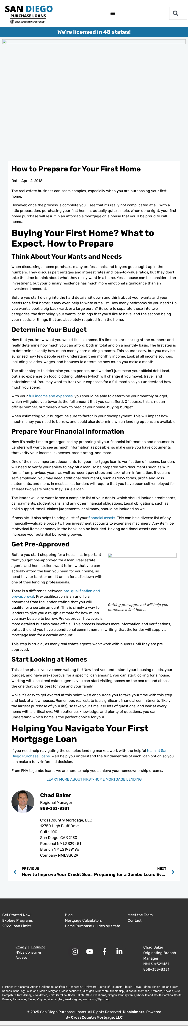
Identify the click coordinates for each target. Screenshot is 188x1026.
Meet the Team (140, 915)
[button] (113, 13)
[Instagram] (75, 951)
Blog (69, 915)
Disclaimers (133, 1012)
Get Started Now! (16, 915)
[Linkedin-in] (119, 951)
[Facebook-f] (104, 951)
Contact (134, 920)
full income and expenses (51, 396)
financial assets (101, 518)
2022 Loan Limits (16, 926)
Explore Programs (17, 920)
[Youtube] (90, 951)
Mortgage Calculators (83, 920)
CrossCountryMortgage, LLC (97, 1017)
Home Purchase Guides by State (92, 926)
